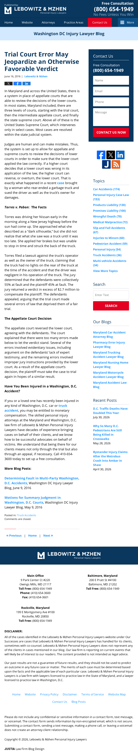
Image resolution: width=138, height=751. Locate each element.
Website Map (117, 694)
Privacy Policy (49, 694)
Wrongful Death (107, 216)
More (130, 22)
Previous (14, 535)
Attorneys (48, 22)
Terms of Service (92, 694)
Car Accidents (106, 189)
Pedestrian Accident (110, 244)
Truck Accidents (26, 515)
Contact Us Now (111, 132)
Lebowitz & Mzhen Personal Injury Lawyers (58, 739)
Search (111, 306)
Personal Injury (107, 249)
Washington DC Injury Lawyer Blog (35, 9)
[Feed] (116, 164)
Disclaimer (70, 694)
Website (27, 22)
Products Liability (109, 205)
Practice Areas (73, 22)
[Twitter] (110, 155)
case (60, 183)
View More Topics (105, 271)
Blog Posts (79, 702)
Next (48, 535)
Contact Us (99, 22)
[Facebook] (101, 155)
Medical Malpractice (110, 222)
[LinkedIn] (120, 155)
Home (8, 22)
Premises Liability (109, 211)
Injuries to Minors (108, 238)
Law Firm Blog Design (24, 749)
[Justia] (106, 164)
